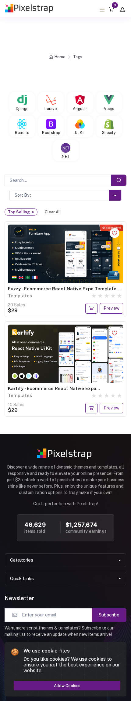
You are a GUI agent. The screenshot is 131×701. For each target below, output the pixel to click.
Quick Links (22, 578)
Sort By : (23, 195)
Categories (21, 559)
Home (60, 57)
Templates (20, 295)
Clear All (53, 212)
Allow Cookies (67, 685)
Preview (111, 308)
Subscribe (109, 614)
